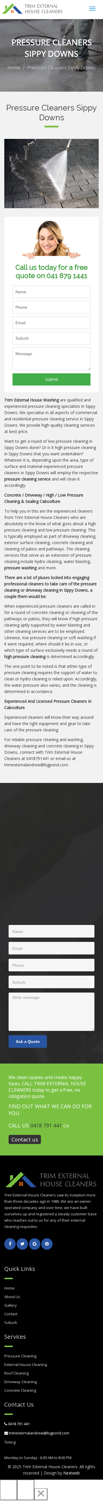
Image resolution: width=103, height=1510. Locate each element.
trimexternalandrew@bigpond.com (38, 1433)
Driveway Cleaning (20, 1381)
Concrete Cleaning (20, 1390)
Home (13, 67)
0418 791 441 (46, 1125)
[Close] (40, 1494)
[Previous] (8, 1490)
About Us (12, 1296)
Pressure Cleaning (20, 1356)
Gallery (10, 1305)
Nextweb (71, 1473)
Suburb (10, 1322)
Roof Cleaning (16, 1373)
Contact (10, 1313)
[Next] (25, 1490)
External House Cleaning (25, 1364)
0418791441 (37, 758)
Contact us (24, 1139)
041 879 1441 (67, 275)
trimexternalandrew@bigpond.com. (36, 764)
